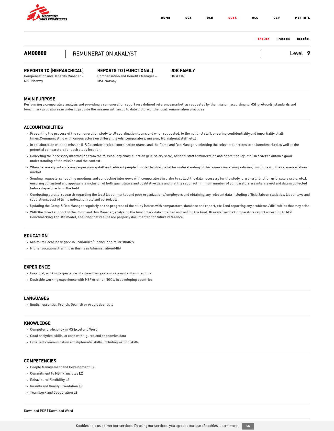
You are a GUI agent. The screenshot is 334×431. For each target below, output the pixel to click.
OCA (188, 17)
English (263, 38)
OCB (210, 17)
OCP (277, 17)
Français (283, 38)
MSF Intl (302, 17)
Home (165, 17)
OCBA (232, 17)
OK (248, 426)
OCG (255, 17)
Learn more (229, 426)
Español (303, 38)
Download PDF (35, 411)
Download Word (61, 411)
